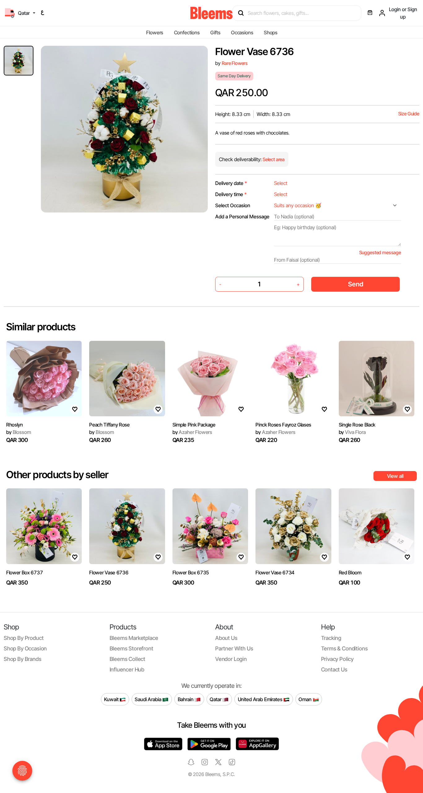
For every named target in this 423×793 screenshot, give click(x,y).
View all (395, 476)
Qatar (216, 699)
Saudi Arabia (148, 699)
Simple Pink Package (194, 425)
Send (355, 284)
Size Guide (408, 114)
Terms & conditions (344, 648)
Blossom (18, 432)
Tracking (331, 638)
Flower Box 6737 (24, 572)
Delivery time (231, 194)
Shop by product (23, 638)
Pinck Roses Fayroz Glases (283, 425)
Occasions (242, 32)
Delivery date (231, 183)
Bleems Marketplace (134, 638)
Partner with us (234, 648)
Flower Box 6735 (190, 572)
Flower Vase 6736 (108, 572)
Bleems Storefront (131, 648)
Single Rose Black (357, 425)
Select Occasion (232, 205)
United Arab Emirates (261, 699)
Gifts (215, 32)
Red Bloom (350, 572)
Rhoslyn (14, 425)
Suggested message (380, 252)
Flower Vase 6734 (274, 572)
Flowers (154, 32)
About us (226, 638)
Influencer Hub (127, 669)
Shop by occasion (25, 648)
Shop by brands (22, 659)
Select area (273, 159)
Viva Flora (352, 432)
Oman (305, 699)
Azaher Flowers (192, 432)
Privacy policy (337, 659)
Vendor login (231, 659)
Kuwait (112, 699)
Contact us (334, 669)
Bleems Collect (128, 659)
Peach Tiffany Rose (109, 425)
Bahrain (186, 699)
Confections (187, 32)
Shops (270, 32)
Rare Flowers (235, 63)
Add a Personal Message (242, 216)
